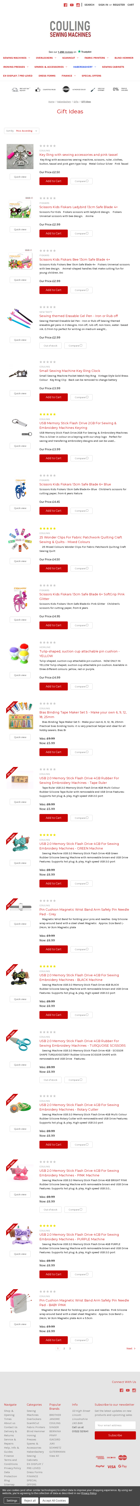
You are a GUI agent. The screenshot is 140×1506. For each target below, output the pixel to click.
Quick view (20, 176)
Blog (7, 1480)
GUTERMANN (57, 1451)
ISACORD (54, 1439)
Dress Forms (47, 75)
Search (89, 4)
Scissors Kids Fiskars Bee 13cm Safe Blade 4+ (74, 259)
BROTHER (55, 1415)
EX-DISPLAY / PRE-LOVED (17, 75)
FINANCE (67, 75)
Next (130, 1348)
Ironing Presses (14, 66)
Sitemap (9, 1484)
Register (119, 4)
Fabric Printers (95, 57)
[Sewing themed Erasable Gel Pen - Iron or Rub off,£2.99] (20, 318)
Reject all (30, 1500)
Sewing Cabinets (113, 66)
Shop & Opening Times (9, 1415)
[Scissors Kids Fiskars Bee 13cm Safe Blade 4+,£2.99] (20, 260)
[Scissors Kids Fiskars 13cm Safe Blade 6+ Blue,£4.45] (20, 487)
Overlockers (44, 57)
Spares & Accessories (49, 66)
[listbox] (27, 131)
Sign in (103, 4)
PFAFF (53, 1435)
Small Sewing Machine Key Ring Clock (69, 371)
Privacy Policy (12, 1468)
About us (9, 1423)
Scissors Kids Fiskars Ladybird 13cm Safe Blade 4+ (78, 207)
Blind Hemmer (124, 57)
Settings (12, 1500)
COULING (54, 1423)
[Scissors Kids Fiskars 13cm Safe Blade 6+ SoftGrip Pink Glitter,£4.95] (20, 598)
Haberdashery (83, 66)
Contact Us (10, 1427)
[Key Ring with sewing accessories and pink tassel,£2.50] (20, 156)
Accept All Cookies (54, 1500)
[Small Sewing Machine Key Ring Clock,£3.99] (20, 373)
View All (54, 1455)
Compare (80, 181)
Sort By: (10, 131)
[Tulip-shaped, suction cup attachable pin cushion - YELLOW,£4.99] (20, 654)
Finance (9, 1455)
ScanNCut (68, 57)
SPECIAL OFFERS (91, 75)
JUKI (52, 1443)
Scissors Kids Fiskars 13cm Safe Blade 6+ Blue (75, 484)
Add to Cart (53, 181)
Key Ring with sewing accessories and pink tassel (78, 155)
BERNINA (55, 1431)
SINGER (54, 1427)
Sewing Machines (14, 57)
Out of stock (50, 345)
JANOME (54, 1419)
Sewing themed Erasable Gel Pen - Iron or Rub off (78, 316)
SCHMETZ (55, 1447)
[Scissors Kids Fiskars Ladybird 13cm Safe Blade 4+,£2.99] (20, 209)
